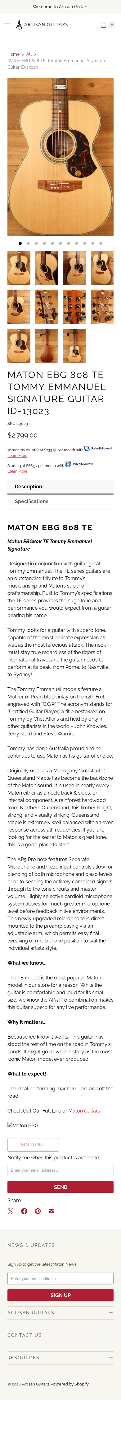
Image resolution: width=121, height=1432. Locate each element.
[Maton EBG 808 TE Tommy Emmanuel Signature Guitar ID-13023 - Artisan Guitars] (60, 157)
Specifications (31, 501)
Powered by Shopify (70, 1384)
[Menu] (7, 25)
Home (13, 54)
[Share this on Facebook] (24, 1211)
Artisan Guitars (35, 1384)
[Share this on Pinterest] (38, 1211)
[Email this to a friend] (51, 1211)
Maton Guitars (84, 1111)
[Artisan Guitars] (42, 25)
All (29, 54)
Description (28, 487)
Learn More (17, 456)
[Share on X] (12, 1211)
